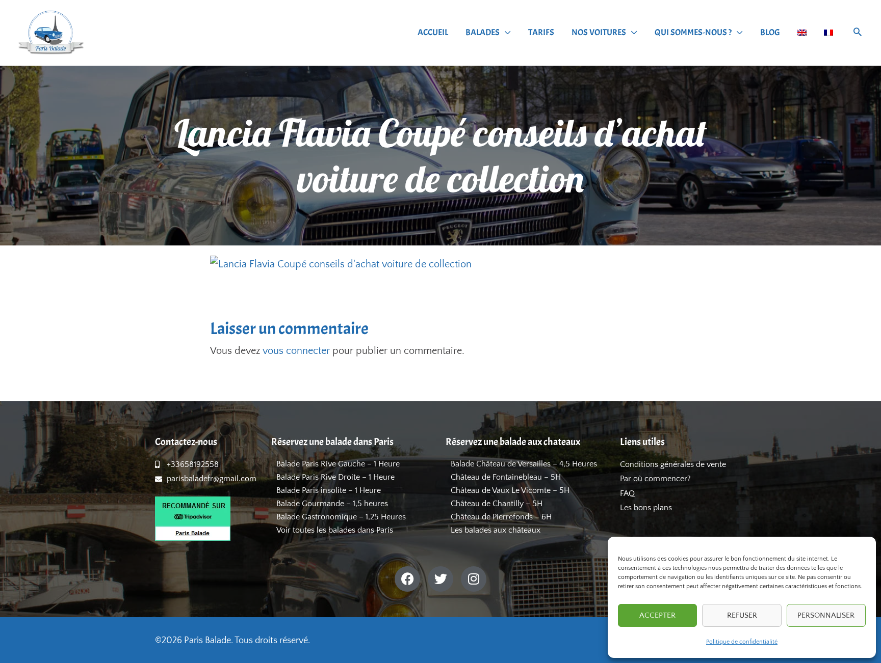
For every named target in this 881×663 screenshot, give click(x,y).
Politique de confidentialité (742, 642)
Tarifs (541, 32)
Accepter (657, 615)
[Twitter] (440, 579)
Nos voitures (599, 32)
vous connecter (296, 350)
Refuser (742, 615)
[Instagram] (473, 579)
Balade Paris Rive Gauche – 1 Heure (338, 463)
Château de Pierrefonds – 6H (501, 516)
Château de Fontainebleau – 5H (506, 477)
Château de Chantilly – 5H (496, 503)
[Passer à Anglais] (802, 32)
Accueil (433, 32)
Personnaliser (825, 615)
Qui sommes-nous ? (693, 32)
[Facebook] (407, 579)
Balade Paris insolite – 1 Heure (328, 490)
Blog (770, 32)
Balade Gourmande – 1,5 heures (332, 503)
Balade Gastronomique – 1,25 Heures (341, 516)
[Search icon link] (857, 33)
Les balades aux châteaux (495, 530)
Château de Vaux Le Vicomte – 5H (510, 490)
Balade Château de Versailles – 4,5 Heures (524, 463)
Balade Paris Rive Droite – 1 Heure (335, 477)
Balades (482, 32)
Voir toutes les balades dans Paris (334, 530)
